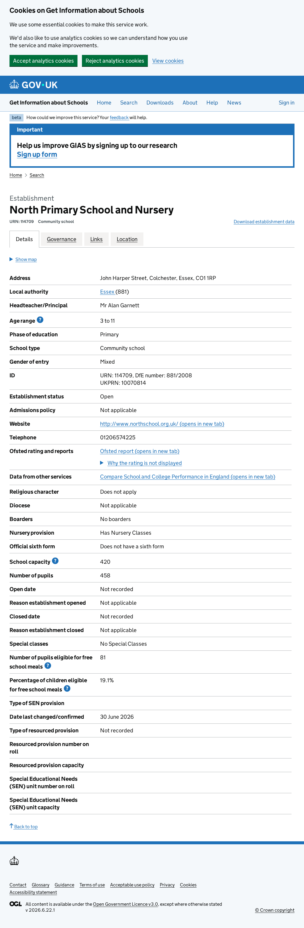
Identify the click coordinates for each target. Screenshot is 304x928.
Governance (61, 239)
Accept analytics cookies (43, 60)
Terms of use (92, 885)
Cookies (188, 885)
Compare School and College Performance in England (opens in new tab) (187, 476)
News (234, 102)
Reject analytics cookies (115, 60)
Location (127, 239)
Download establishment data (264, 221)
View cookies (168, 61)
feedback (119, 117)
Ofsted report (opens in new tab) (139, 451)
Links (96, 239)
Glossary (40, 885)
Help (212, 102)
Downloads (160, 102)
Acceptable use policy (132, 885)
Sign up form (37, 154)
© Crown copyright (274, 910)
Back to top (25, 826)
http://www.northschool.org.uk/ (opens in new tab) (162, 423)
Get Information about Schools (49, 102)
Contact (18, 885)
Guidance (64, 885)
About (190, 102)
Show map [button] (26, 259)
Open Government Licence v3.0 (125, 904)
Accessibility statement (33, 892)
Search (128, 102)
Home (104, 102)
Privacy (167, 885)
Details (24, 239)
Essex (107, 291)
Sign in (286, 102)
